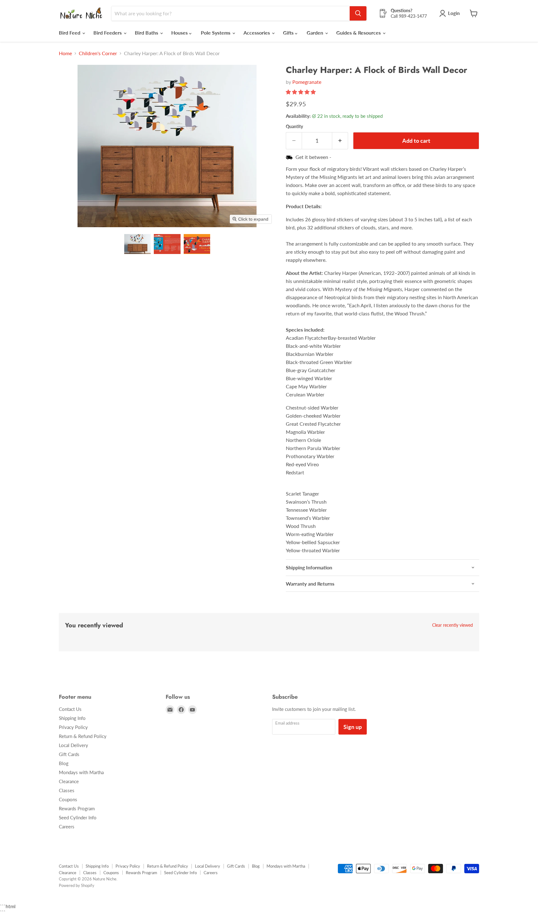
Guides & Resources (359, 33)
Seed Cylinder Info (78, 817)
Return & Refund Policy (82, 736)
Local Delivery (73, 745)
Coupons (68, 799)
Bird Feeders (108, 33)
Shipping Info (72, 718)
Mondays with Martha (81, 772)
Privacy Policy (73, 727)
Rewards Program (77, 808)
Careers (66, 826)
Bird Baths (147, 33)
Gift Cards (69, 754)
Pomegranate (306, 82)
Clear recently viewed (452, 625)
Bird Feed (70, 33)
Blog (63, 763)
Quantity (294, 126)
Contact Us (70, 709)
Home (65, 53)
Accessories (257, 33)
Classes (66, 790)
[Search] (358, 13)
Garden (315, 33)
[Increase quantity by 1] (340, 140)
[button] (137, 244)
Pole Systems (216, 33)
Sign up (352, 726)
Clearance (69, 781)
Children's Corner (98, 53)
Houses (180, 33)
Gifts (289, 33)
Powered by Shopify (76, 885)
